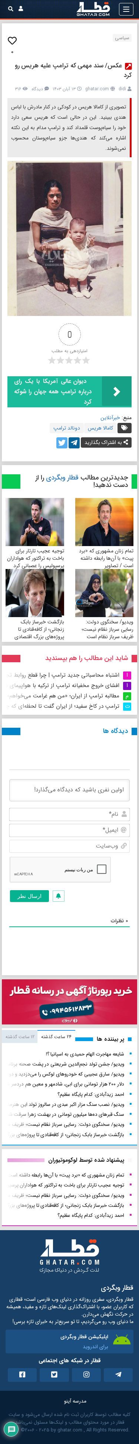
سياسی (122, 38)
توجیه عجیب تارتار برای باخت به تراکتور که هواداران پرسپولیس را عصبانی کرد (35, 558)
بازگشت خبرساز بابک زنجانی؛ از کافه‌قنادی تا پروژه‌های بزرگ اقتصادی (39, 629)
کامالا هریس (100, 428)
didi (122, 88)
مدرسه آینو (75, 1401)
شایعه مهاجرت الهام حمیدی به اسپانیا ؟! (85, 1054)
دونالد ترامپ (66, 428)
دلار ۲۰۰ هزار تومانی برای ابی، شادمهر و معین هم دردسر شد (63, 1084)
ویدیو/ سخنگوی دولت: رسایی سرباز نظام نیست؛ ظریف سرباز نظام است (107, 629)
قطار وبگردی (62, 477)
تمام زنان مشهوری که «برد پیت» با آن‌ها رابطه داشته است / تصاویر (106, 558)
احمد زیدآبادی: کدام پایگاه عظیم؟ (90, 1094)
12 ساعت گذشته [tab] (20, 1036)
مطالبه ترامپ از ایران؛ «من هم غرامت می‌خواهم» (63, 695)
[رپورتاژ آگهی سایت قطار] (69, 1003)
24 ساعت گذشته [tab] (56, 1036)
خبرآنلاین (110, 418)
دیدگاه (37, 88)
